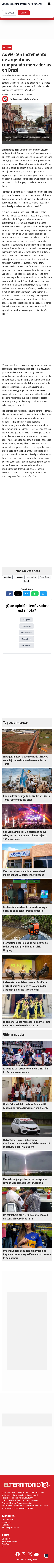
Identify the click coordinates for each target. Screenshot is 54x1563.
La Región (7, 47)
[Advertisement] (27, 544)
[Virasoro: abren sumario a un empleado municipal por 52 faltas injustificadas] (27, 856)
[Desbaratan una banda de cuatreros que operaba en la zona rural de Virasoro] (27, 891)
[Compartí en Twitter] (18, 593)
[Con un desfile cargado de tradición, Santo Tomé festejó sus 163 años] (27, 780)
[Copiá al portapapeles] (43, 593)
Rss (3, 1546)
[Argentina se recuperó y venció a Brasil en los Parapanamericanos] (27, 1053)
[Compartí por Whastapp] (35, 593)
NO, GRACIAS (9, 13)
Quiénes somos (7, 1519)
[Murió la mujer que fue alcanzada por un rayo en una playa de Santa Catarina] (27, 1163)
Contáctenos (6, 1522)
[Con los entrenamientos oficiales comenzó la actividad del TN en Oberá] (27, 1124)
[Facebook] (17, 1554)
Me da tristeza (26, 632)
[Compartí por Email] (26, 593)
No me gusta (26, 626)
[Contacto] (36, 1554)
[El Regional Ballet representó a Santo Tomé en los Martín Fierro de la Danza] (27, 1006)
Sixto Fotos (6, 1544)
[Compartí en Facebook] (9, 593)
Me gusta (26, 619)
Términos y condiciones (10, 1527)
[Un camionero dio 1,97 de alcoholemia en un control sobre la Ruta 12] (27, 1199)
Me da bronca (26, 645)
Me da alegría (26, 639)
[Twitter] (30, 1554)
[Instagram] (24, 1554)
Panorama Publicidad (10, 1541)
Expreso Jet (6, 1539)
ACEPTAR (24, 13)
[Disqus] (27, 686)
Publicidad (6, 1525)
